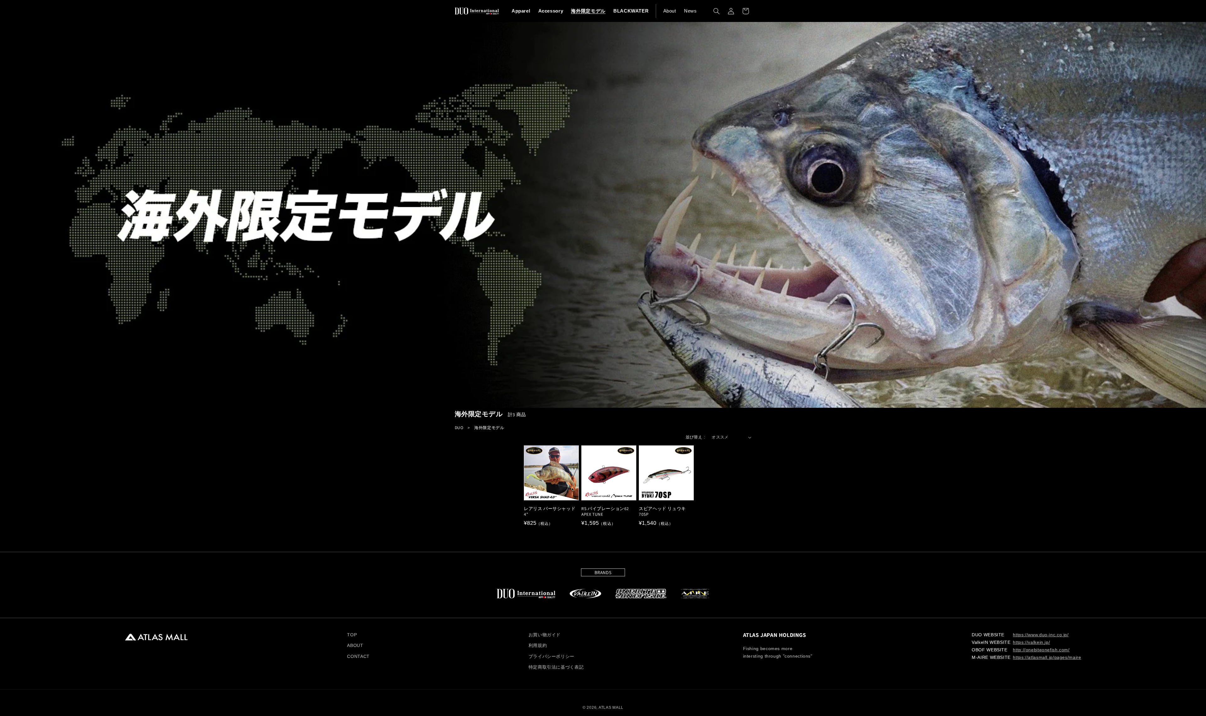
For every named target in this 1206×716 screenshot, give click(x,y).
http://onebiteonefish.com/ (1041, 650)
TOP (352, 635)
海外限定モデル (489, 427)
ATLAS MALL (611, 707)
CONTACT (358, 656)
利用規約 (538, 645)
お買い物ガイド (545, 635)
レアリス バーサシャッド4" (549, 511)
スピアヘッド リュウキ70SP (662, 511)
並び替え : (695, 437)
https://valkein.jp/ (1031, 642)
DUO (459, 427)
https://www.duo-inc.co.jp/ (1040, 635)
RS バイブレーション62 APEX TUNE (605, 511)
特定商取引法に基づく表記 (556, 667)
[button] (716, 11)
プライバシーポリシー (551, 656)
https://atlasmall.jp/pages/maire (1047, 657)
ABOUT (355, 645)
